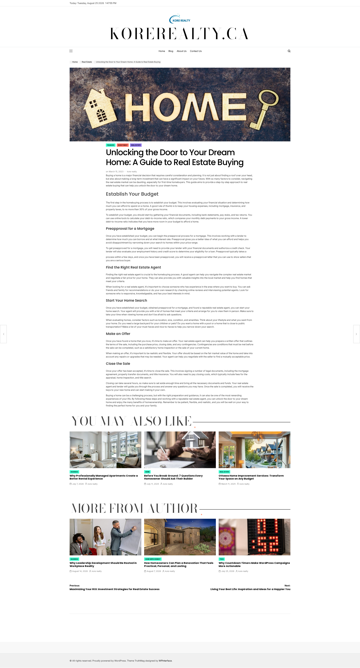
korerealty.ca (180, 33)
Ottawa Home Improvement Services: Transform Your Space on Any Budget (251, 477)
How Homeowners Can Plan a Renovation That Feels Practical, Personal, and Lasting (178, 564)
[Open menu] (71, 51)
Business (74, 472)
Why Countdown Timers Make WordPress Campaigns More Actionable (254, 564)
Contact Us (196, 51)
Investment (123, 145)
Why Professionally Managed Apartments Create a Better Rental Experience (104, 477)
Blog (170, 51)
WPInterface (165, 660)
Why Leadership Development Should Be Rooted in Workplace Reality (103, 564)
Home (162, 51)
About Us (181, 51)
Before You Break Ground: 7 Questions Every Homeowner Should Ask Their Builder (173, 477)
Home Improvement (152, 559)
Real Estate (135, 145)
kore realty (132, 171)
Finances (110, 145)
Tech (222, 559)
